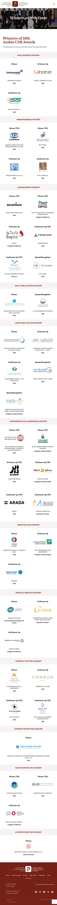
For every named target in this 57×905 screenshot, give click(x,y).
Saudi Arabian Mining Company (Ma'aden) (43, 447)
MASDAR (14, 581)
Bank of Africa (14, 649)
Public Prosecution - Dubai (42, 379)
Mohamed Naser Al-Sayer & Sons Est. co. (28, 852)
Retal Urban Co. (42, 175)
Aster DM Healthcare (14, 793)
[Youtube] (52, 892)
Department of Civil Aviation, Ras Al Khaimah (14, 312)
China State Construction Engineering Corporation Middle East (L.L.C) (28, 757)
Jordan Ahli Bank (14, 618)
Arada (14, 511)
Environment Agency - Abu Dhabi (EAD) (14, 379)
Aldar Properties (14, 479)
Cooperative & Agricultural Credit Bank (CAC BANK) (43, 619)
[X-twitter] (48, 892)
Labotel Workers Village (43, 80)
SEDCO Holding (42, 479)
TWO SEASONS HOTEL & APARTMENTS (14, 687)
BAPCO (14, 243)
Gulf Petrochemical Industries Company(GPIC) (43, 213)
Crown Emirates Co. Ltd (14, 175)
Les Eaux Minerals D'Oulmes (14, 274)
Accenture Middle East (14, 213)
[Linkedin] (44, 892)
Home (7, 875)
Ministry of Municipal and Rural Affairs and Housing (14, 410)
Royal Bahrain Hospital (14, 822)
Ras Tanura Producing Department (43, 551)
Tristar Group (43, 243)
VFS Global (43, 274)
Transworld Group (14, 80)
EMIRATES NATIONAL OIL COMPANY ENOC (14, 551)
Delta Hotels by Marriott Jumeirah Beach (43, 718)
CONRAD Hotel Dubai (43, 686)
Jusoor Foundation (43, 511)
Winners (25, 875)
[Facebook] (36, 892)
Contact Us (28, 878)
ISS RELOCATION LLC (14, 109)
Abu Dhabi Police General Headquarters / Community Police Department (14, 448)
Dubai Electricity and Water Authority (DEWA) (14, 349)
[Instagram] (40, 892)
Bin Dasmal (43, 145)
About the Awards (16, 875)
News (48, 875)
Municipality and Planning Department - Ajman (42, 349)
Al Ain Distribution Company (43, 311)
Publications (42, 875)
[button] (54, 4)
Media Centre (33, 875)
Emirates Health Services (43, 793)
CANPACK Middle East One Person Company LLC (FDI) (14, 146)
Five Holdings (14, 717)
